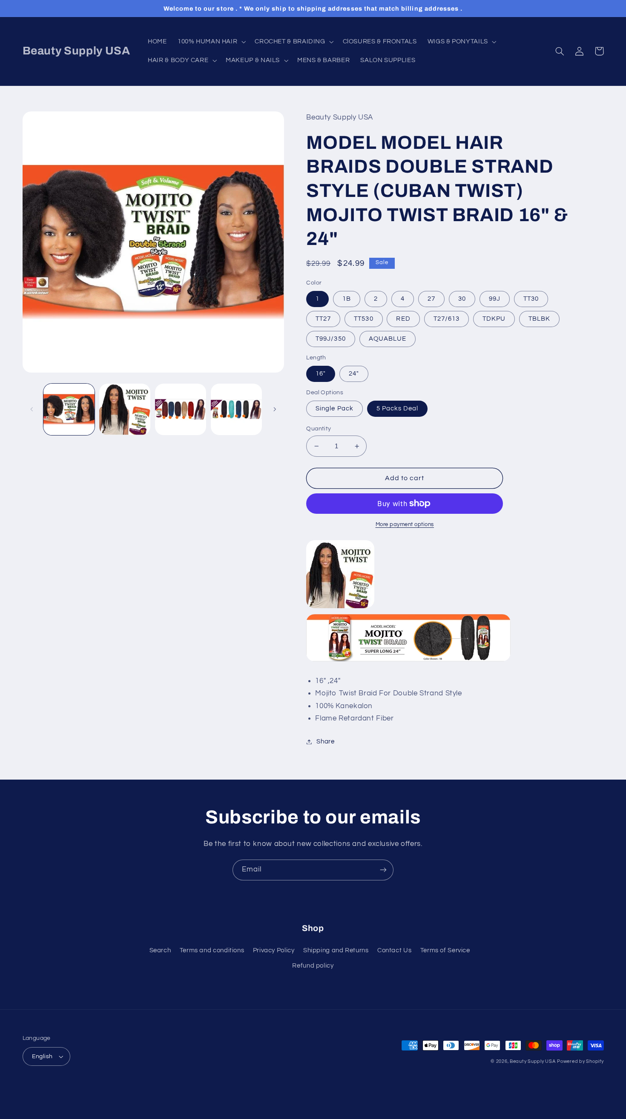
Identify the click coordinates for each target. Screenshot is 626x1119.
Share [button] (325, 741)
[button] (210, 41)
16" (321, 373)
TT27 (323, 319)
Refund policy (312, 965)
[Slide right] (274, 409)
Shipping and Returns (336, 950)
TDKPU (493, 319)
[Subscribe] (383, 870)
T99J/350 (330, 339)
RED (403, 319)
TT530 (363, 319)
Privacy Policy (274, 950)
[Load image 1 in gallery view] (69, 409)
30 (462, 299)
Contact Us (394, 950)
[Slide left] (32, 409)
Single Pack (334, 408)
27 (431, 299)
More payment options (405, 524)
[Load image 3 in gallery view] (181, 409)
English (42, 1056)
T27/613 (446, 319)
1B (346, 299)
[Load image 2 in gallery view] (125, 409)
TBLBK (539, 319)
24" (354, 373)
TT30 (531, 299)
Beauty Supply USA (533, 1061)
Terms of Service (445, 950)
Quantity (318, 429)
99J (494, 299)
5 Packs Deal (397, 408)
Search (160, 950)
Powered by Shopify (580, 1061)
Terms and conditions (212, 950)
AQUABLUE (387, 339)
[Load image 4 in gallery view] (236, 409)
